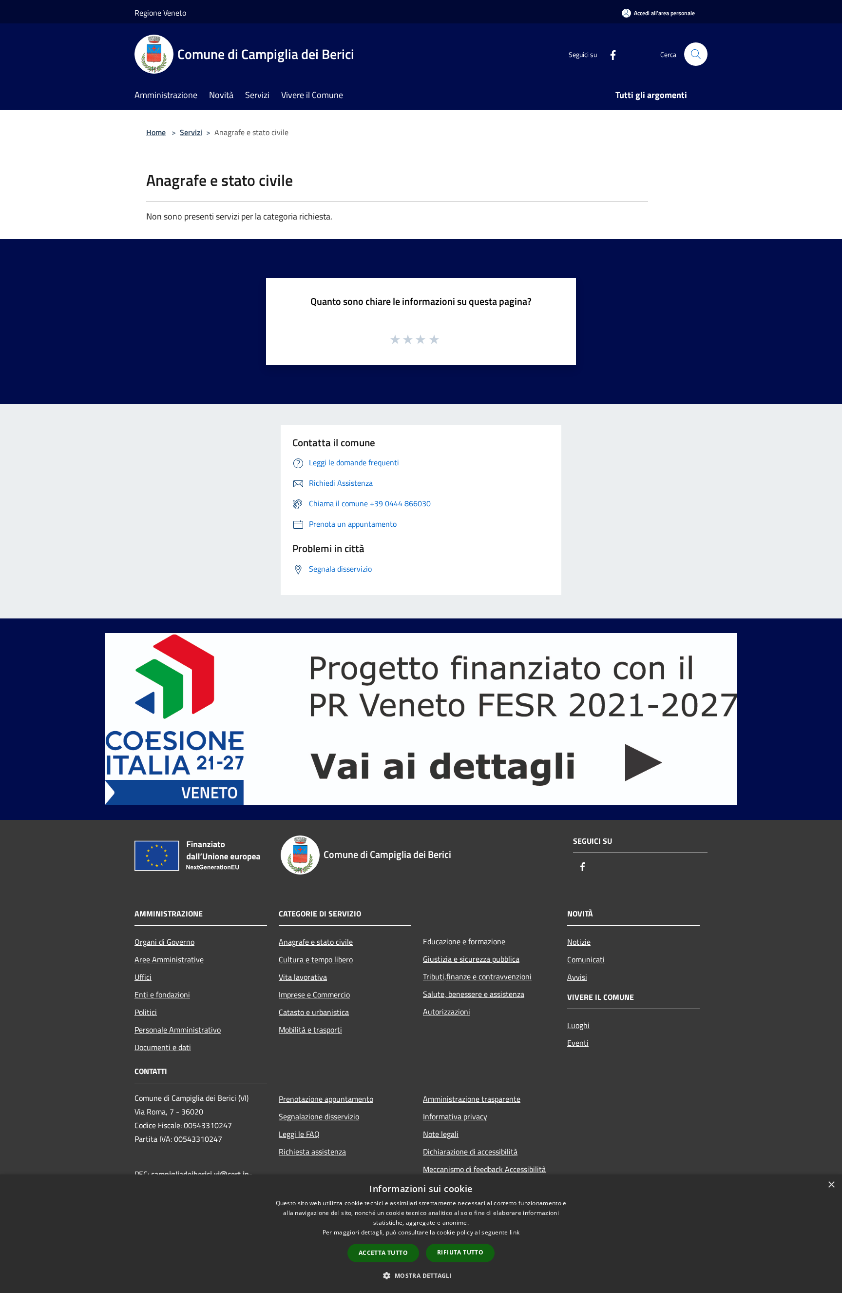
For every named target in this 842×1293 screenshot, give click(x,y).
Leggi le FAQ (299, 1134)
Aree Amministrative (169, 959)
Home (156, 132)
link (514, 1232)
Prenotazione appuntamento (326, 1099)
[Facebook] (609, 53)
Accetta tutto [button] (383, 1253)
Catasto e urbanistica (314, 1012)
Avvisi (577, 977)
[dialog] (421, 1233)
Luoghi (578, 1025)
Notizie (579, 942)
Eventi (578, 1043)
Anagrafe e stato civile (316, 942)
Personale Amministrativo (177, 1029)
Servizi (191, 132)
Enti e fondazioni (162, 994)
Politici (145, 1012)
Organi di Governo (164, 942)
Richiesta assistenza (312, 1151)
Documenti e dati (162, 1047)
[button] (420, 1275)
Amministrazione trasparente (471, 1099)
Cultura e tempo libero (316, 959)
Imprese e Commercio (314, 994)
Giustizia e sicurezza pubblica (471, 959)
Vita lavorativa (303, 977)
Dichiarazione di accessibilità (470, 1151)
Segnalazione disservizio (319, 1116)
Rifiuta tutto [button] (460, 1252)
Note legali (441, 1134)
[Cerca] (696, 54)
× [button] (831, 1185)
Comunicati (586, 959)
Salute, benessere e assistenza (473, 994)
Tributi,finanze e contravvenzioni (477, 976)
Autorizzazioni (446, 1011)
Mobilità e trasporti (310, 1029)
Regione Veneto (160, 13)
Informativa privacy (455, 1116)
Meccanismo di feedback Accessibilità (484, 1169)
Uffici (143, 977)
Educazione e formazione (464, 941)
